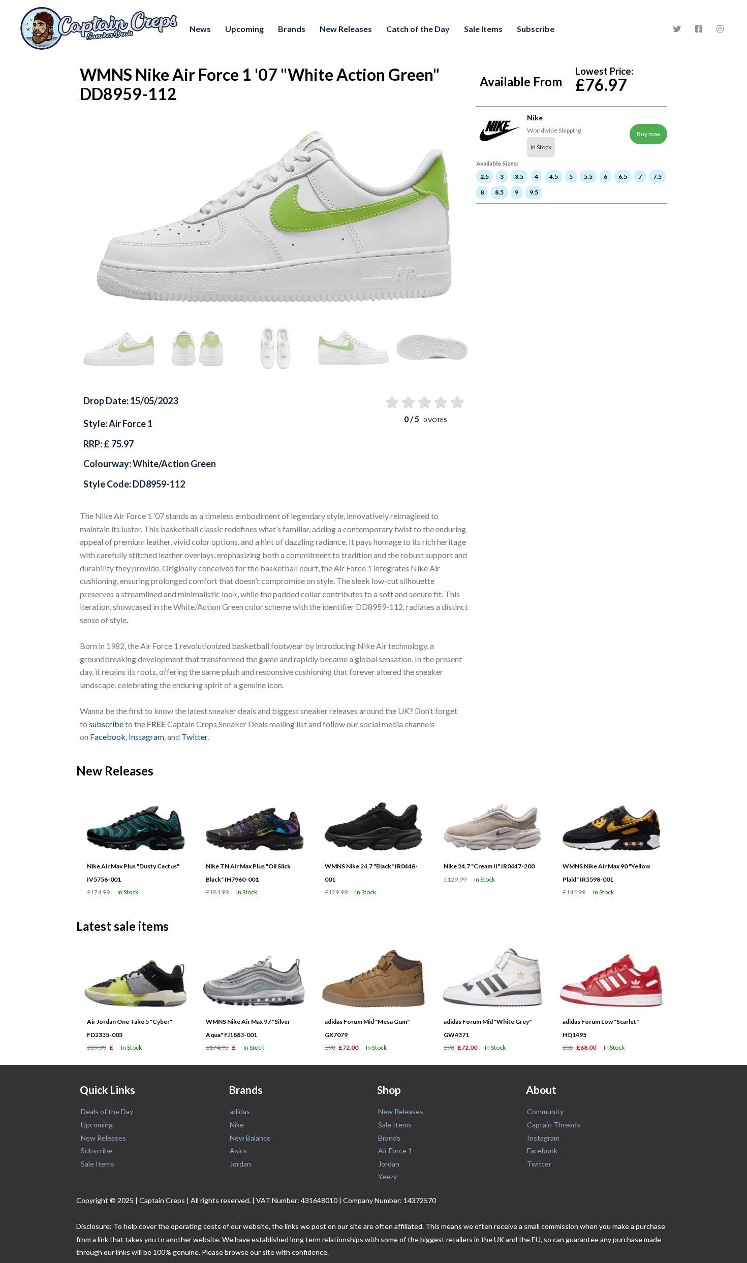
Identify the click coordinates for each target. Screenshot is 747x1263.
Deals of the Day (107, 1111)
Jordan (240, 1163)
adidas (240, 1111)
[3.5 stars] (440, 402)
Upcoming (244, 29)
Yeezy (387, 1176)
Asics (238, 1150)
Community (545, 1111)
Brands (291, 29)
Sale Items (483, 29)
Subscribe (535, 29)
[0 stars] (381, 402)
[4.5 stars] (456, 402)
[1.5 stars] (407, 402)
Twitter (194, 736)
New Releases (346, 29)
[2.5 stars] (424, 402)
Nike (237, 1124)
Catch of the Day (418, 29)
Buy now (648, 134)
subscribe (106, 724)
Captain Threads (553, 1124)
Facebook (108, 736)
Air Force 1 (395, 1150)
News (200, 29)
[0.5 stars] (391, 402)
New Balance (250, 1138)
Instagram (146, 736)
